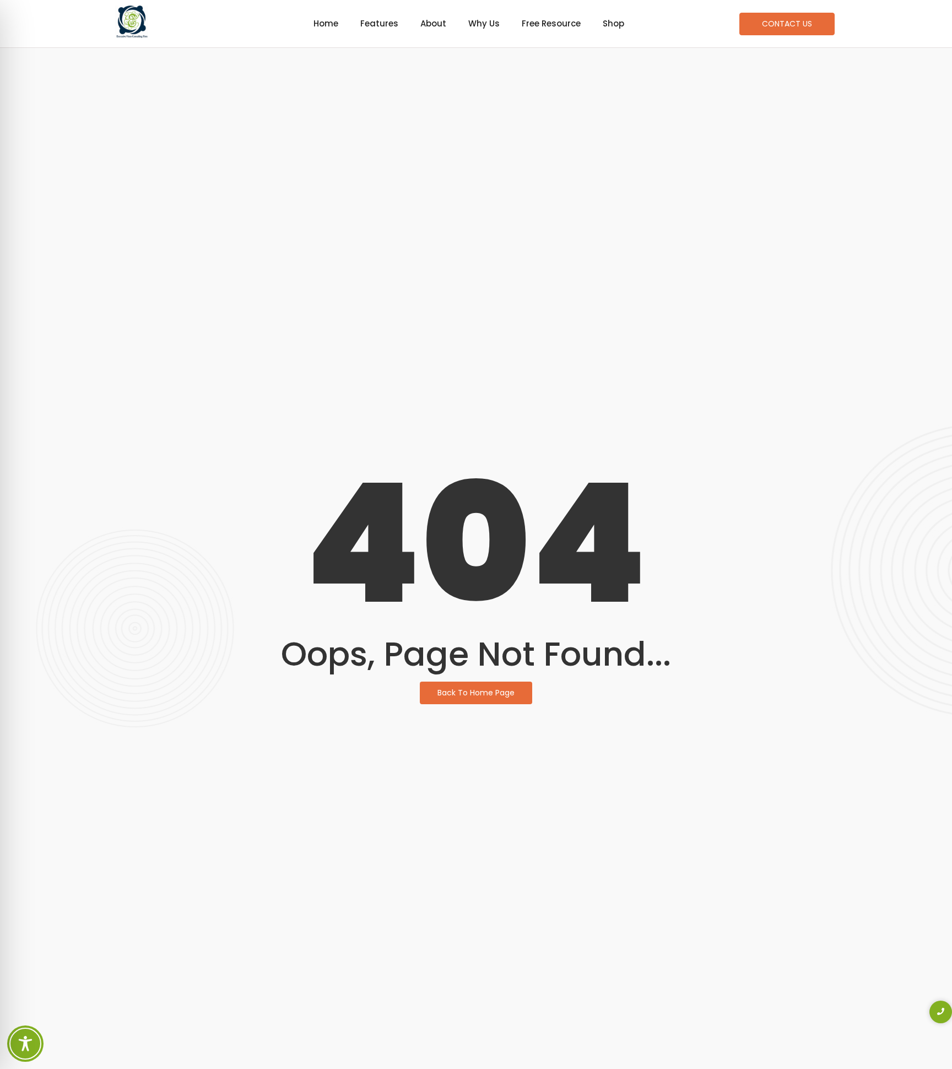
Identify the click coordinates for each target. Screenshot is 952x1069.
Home (325, 23)
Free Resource (551, 23)
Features (379, 23)
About (433, 23)
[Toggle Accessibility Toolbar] (25, 1044)
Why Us (484, 23)
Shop (613, 23)
